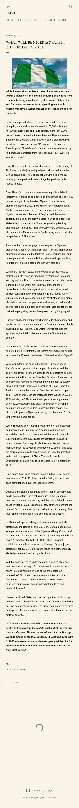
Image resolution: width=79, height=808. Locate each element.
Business (24, 20)
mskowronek (49, 797)
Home (10, 20)
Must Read (19, 669)
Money (38, 20)
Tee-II (10, 13)
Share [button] (9, 664)
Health (50, 20)
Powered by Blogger (42, 790)
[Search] (71, 5)
